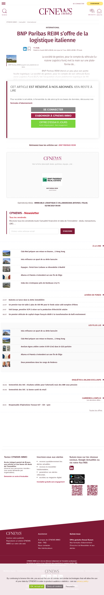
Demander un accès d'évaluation (16, 476)
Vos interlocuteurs (45, 548)
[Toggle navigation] (3, 3)
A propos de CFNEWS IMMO (49, 540)
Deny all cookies (54, 586)
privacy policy (82, 581)
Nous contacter (44, 545)
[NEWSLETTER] (99, 11)
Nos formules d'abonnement (81, 542)
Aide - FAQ (42, 542)
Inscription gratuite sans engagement (51, 482)
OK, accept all (36, 586)
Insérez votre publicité (15, 538)
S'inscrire (67, 231)
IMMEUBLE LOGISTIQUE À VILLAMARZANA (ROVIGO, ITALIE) (61, 204)
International (52, 27)
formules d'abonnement (21, 103)
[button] (4, 10)
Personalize (70, 587)
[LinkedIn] (25, 49)
